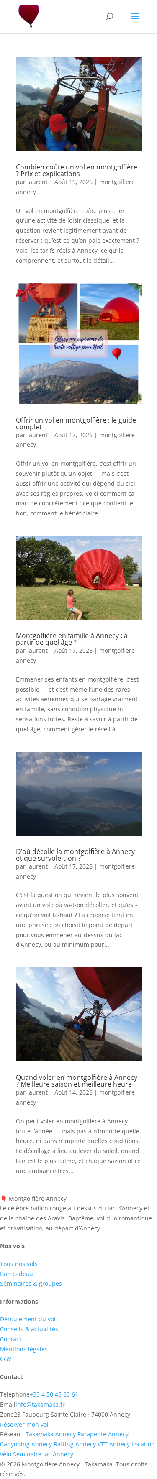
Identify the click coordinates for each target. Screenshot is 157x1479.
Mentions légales (24, 1349)
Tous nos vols (19, 1264)
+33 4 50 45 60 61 (54, 1394)
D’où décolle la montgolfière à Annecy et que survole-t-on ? (75, 855)
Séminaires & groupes (31, 1283)
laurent (37, 182)
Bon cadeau (16, 1274)
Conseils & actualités (29, 1329)
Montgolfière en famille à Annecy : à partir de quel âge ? (72, 639)
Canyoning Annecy (26, 1444)
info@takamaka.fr (40, 1404)
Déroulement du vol (28, 1319)
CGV (5, 1359)
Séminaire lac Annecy (43, 1454)
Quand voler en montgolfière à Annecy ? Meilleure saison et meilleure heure (76, 1081)
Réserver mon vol (24, 1424)
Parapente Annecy (103, 1434)
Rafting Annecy (75, 1444)
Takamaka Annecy (51, 1434)
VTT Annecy (114, 1444)
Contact (10, 1339)
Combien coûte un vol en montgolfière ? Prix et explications (76, 170)
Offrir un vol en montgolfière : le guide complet (76, 423)
